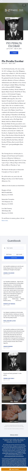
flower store (5, 220)
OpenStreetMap (15, 428)
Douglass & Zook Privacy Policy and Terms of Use (13, 452)
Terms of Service (18, 426)
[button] (14, 361)
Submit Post (14, 257)
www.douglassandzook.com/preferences (14, 456)
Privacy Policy (10, 426)
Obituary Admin (14, 435)
